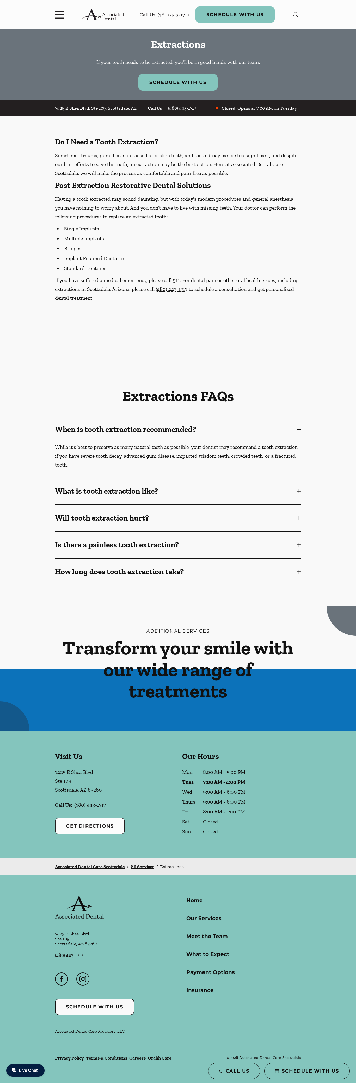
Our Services (204, 918)
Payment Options (210, 972)
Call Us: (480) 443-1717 (164, 14)
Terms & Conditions (106, 1058)
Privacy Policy (69, 1058)
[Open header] (60, 14)
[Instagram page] (82, 979)
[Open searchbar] (295, 14)
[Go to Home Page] (103, 15)
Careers (137, 1058)
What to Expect (207, 954)
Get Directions (90, 826)
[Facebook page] (61, 979)
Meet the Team (207, 936)
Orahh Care (159, 1058)
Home (194, 900)
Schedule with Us (235, 14)
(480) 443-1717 (182, 108)
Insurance (200, 990)
